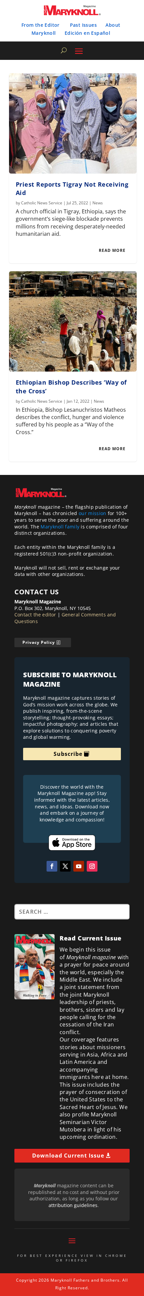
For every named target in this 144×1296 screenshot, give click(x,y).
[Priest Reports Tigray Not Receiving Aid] (73, 123)
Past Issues (83, 25)
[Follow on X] (65, 866)
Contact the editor (35, 614)
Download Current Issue (68, 1155)
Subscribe (68, 754)
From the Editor (40, 25)
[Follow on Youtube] (78, 866)
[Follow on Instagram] (92, 866)
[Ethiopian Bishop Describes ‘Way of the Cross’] (73, 321)
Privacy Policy (38, 642)
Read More (112, 250)
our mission (92, 513)
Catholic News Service (41, 203)
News (97, 203)
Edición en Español (87, 33)
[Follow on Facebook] (52, 866)
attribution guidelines (73, 1205)
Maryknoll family (60, 526)
